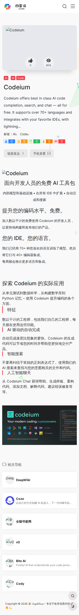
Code (20, 78)
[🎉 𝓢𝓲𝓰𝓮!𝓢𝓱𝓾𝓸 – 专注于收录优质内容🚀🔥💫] (18, 6)
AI (6, 78)
